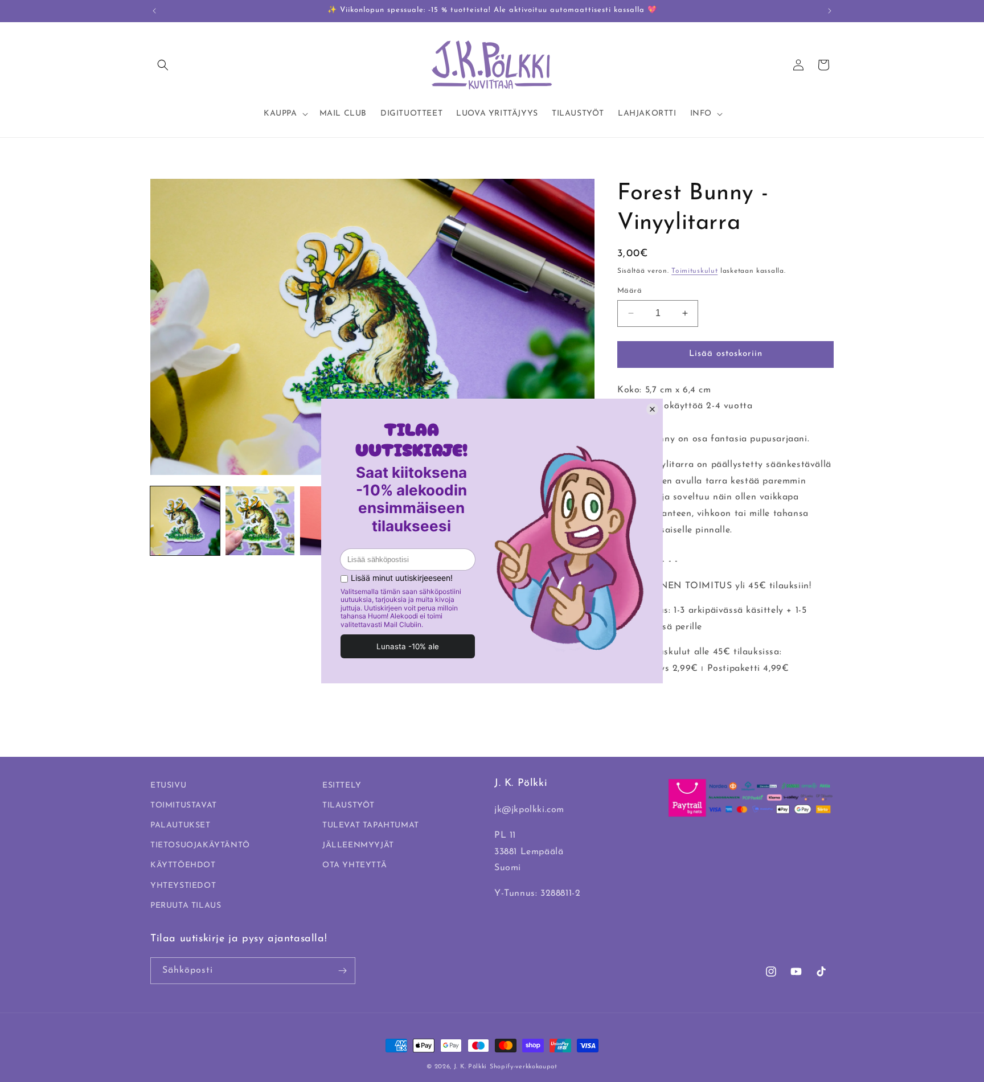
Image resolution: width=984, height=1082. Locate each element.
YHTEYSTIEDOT (183, 886)
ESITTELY (342, 785)
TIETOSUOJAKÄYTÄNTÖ (200, 845)
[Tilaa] (342, 970)
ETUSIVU (168, 785)
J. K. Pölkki (470, 1067)
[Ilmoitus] (829, 11)
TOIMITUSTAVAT (183, 805)
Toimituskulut (694, 271)
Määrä (629, 290)
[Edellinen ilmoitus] (154, 11)
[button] (162, 64)
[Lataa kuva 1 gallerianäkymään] (185, 521)
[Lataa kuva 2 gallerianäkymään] (260, 521)
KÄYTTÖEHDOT (183, 865)
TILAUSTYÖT (348, 805)
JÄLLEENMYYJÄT (358, 845)
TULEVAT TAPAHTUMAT (370, 825)
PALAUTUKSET (180, 825)
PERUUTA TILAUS (185, 905)
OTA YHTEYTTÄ (354, 865)
